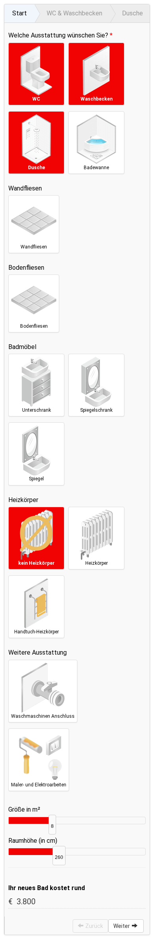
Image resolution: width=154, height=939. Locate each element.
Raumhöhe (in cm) (32, 840)
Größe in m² (24, 809)
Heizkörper (23, 500)
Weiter (121, 926)
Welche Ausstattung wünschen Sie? (58, 35)
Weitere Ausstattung (37, 652)
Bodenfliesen (26, 267)
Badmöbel (22, 347)
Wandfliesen (25, 188)
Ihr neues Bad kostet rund (46, 888)
